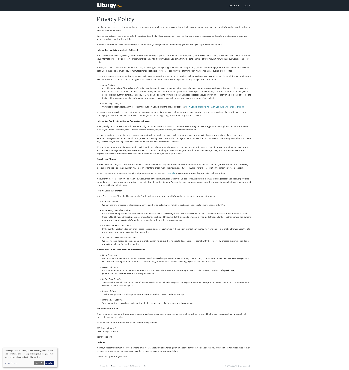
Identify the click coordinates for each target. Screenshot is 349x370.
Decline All (38, 363)
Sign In (247, 5)
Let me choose (10, 363)
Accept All (50, 363)
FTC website (169, 173)
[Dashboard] (110, 5)
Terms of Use (104, 366)
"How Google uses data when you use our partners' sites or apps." (215, 106)
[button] (234, 5)
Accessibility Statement (132, 366)
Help (144, 366)
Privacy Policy (116, 366)
